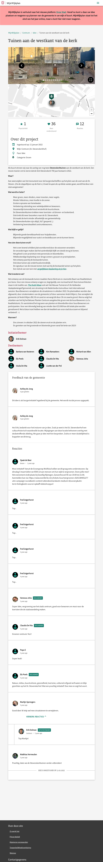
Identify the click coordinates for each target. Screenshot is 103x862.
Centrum (26, 32)
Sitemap (13, 853)
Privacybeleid (15, 837)
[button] (21, 65)
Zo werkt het (14, 831)
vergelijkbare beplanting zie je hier (51, 269)
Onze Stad (61, 12)
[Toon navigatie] (98, 3)
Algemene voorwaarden (19, 842)
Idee (34, 32)
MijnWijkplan (13, 32)
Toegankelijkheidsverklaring (20, 847)
